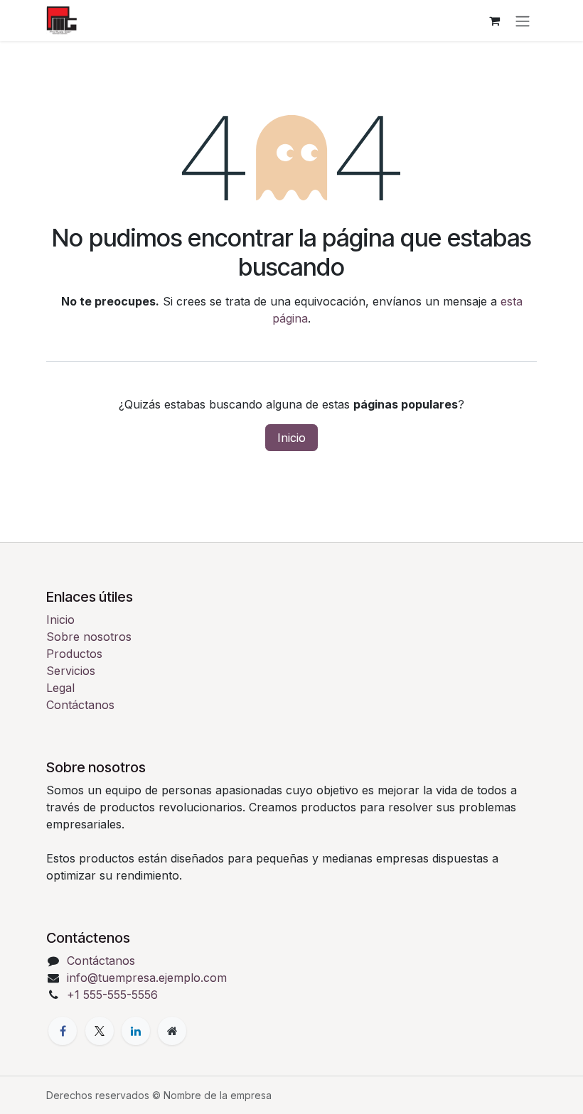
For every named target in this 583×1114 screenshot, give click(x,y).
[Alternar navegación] (522, 21)
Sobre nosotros (89, 636)
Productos (74, 654)
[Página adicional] (172, 1031)
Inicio (291, 438)
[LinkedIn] (136, 1031)
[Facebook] (62, 1031)
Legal (60, 688)
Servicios (70, 671)
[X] (99, 1031)
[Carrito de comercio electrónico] (494, 20)
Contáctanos (80, 705)
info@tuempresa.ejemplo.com (147, 977)
